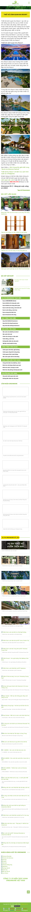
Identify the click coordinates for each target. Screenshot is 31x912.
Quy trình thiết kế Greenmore (10, 321)
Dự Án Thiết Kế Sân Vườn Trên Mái (9, 550)
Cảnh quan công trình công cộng (11, 352)
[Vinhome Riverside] (6, 856)
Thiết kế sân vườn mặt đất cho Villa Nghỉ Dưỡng (12, 634)
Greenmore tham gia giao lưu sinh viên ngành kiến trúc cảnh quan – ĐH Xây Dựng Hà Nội (14, 412)
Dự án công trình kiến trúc (9, 312)
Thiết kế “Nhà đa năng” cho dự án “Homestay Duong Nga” (14, 680)
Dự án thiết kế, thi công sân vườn (11, 303)
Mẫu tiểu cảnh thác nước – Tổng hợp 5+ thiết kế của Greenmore (15, 827)
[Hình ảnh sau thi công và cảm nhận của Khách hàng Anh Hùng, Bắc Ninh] (15, 509)
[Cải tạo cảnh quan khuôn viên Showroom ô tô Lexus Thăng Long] (15, 686)
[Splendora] (4, 866)
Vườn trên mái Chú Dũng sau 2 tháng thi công (12, 529)
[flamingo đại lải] (5, 867)
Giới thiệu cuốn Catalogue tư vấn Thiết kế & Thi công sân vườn (15, 427)
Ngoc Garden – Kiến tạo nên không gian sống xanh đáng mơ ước (15, 699)
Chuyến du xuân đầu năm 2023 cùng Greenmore (13, 455)
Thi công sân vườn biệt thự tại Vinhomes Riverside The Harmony (15, 727)
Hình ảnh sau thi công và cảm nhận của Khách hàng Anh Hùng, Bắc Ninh (15, 515)
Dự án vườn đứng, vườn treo (10, 310)
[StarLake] (4, 862)
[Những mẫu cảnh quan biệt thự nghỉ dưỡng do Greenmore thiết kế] (15, 806)
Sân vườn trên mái (7, 334)
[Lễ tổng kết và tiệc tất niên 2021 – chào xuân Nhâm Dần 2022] (15, 479)
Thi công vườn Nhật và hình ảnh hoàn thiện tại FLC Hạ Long (14, 799)
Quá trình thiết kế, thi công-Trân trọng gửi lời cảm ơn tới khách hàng (14, 471)
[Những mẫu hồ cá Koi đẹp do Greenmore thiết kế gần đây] (15, 843)
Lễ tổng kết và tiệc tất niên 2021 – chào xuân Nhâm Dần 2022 (15, 485)
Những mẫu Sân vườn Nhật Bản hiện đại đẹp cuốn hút (13, 789)
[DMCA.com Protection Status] (15, 906)
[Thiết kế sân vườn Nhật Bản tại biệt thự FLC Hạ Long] (15, 815)
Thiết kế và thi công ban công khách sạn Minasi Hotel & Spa (14, 611)
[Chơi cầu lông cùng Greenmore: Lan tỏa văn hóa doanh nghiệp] (15, 391)
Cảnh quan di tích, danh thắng (10, 354)
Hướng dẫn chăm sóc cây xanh (10, 341)
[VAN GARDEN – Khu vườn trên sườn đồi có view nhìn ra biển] (15, 759)
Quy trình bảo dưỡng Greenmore (11, 325)
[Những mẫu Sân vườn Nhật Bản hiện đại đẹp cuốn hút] (15, 787)
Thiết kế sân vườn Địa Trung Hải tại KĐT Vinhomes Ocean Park (15, 652)
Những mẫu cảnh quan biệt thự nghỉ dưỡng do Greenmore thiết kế (15, 810)
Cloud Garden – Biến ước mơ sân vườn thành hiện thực (13, 717)
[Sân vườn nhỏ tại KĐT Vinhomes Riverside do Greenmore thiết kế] (15, 833)
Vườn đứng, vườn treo (8, 338)
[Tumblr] (5, 910)
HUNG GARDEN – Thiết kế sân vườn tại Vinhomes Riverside (14, 771)
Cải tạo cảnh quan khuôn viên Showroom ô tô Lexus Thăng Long (15, 689)
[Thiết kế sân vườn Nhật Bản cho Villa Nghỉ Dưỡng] (15, 620)
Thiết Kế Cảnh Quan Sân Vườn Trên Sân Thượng (12, 565)
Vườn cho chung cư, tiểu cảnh (10, 336)
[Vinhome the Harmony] (7, 857)
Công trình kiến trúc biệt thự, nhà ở (12, 362)
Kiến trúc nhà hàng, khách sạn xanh (12, 365)
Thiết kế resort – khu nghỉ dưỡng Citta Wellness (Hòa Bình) (14, 662)
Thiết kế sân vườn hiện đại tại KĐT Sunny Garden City (13, 642)
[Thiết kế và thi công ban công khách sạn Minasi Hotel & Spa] (15, 605)
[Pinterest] (11, 908)
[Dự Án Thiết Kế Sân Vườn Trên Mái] (15, 545)
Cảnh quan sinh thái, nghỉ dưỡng (11, 349)
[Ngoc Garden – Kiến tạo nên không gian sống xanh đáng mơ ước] (15, 696)
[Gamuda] (3, 859)
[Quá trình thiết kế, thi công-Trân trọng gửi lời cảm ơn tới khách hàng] (15, 465)
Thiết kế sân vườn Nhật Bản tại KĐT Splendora (12, 670)
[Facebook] (18, 908)
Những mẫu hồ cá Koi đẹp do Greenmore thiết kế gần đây (14, 846)
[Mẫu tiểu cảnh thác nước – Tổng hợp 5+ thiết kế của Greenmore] (15, 824)
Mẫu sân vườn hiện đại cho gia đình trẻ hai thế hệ (12, 743)
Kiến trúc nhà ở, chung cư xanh (11, 367)
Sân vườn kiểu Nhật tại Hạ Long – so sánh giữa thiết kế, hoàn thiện (14, 782)
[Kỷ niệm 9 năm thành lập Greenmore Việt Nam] (15, 435)
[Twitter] (5, 908)
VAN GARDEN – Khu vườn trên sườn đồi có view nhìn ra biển (14, 761)
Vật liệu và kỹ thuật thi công (10, 343)
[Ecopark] (3, 861)
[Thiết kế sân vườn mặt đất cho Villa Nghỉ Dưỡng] (15, 632)
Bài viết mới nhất (7, 276)
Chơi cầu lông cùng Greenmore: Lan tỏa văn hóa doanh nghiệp (14, 397)
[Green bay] (4, 869)
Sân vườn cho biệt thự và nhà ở (10, 331)
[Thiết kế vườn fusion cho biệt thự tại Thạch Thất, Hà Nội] (15, 590)
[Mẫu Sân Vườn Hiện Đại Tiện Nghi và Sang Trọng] (15, 733)
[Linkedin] (11, 910)
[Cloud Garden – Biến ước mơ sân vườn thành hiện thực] (15, 715)
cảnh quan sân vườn (7, 180)
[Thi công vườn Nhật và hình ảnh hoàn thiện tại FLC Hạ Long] (15, 796)
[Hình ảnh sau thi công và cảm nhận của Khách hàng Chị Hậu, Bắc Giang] (15, 494)
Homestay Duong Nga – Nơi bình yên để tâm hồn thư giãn (14, 709)
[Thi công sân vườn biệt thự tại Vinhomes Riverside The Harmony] (15, 724)
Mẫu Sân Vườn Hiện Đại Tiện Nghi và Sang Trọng (12, 735)
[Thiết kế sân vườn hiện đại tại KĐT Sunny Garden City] (15, 640)
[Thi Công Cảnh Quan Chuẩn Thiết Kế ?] (7, 282)
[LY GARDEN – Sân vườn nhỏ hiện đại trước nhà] (15, 750)
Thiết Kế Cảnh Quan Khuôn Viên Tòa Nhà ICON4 (12, 580)
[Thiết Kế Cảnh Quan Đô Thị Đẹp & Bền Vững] (7, 291)
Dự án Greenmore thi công (9, 314)
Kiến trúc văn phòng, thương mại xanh (12, 369)
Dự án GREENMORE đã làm (9, 300)
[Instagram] (18, 910)
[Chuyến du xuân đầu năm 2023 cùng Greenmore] (15, 450)
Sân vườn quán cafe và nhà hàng (11, 356)
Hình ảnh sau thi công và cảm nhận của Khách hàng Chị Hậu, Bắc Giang (15, 500)
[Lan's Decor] (4, 873)
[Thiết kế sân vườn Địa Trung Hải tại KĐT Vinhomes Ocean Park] (15, 649)
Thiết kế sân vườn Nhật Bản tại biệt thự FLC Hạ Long (13, 817)
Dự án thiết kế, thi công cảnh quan (11, 305)
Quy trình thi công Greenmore (10, 323)
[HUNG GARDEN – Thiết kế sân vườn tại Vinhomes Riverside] (15, 768)
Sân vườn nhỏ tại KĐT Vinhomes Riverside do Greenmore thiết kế (15, 837)
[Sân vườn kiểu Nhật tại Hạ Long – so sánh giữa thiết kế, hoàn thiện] (15, 778)
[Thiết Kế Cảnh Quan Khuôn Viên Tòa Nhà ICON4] (15, 575)
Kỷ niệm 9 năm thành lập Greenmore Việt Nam (12, 440)
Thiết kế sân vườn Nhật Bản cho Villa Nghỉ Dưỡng (12, 626)
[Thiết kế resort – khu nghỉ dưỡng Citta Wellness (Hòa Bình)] (15, 659)
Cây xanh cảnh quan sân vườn (10, 376)
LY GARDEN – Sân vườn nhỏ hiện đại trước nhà (12, 752)
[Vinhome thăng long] (6, 864)
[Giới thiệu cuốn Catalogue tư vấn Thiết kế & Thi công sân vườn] (15, 420)
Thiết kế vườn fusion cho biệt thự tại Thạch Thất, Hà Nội (13, 595)
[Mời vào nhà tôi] (5, 871)
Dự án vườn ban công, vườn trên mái (12, 307)
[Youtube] (24, 908)
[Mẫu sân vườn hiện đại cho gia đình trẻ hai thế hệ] (15, 742)
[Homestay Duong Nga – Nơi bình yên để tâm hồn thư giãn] (15, 706)
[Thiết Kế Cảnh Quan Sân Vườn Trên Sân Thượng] (15, 560)
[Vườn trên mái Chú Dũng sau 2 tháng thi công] (15, 523)
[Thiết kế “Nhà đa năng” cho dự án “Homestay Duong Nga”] (15, 677)
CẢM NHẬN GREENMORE (9, 383)
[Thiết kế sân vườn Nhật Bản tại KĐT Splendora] (15, 668)
